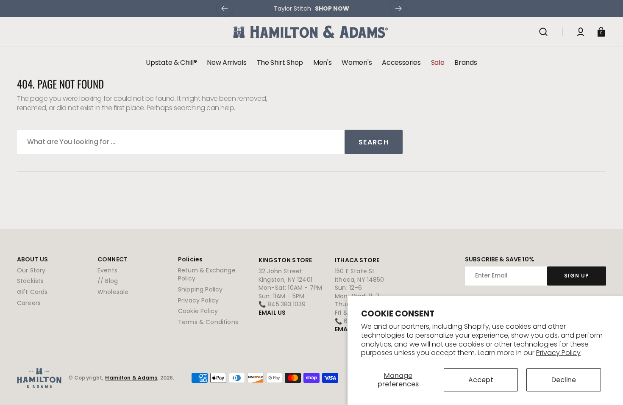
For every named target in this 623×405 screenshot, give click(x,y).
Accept (480, 380)
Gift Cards (32, 292)
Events (107, 270)
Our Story (31, 270)
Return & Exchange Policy (207, 274)
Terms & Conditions (208, 322)
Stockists (30, 281)
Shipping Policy (200, 289)
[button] (543, 32)
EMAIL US (272, 312)
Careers (29, 303)
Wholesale (112, 292)
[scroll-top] (605, 387)
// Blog (107, 281)
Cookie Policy (198, 311)
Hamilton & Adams (131, 377)
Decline (563, 380)
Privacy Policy (558, 353)
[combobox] (210, 142)
